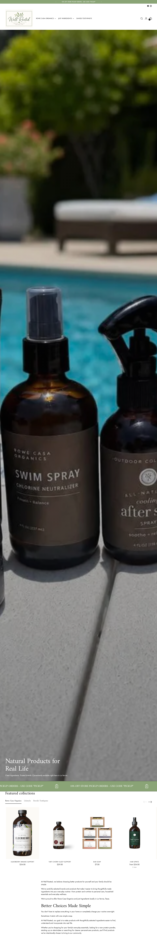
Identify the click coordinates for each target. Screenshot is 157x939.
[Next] (101, 2)
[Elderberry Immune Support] (22, 833)
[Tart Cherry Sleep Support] (60, 833)
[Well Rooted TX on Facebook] (148, 6)
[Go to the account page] (146, 18)
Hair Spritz (134, 862)
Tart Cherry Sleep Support (60, 862)
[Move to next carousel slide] (150, 802)
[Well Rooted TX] (19, 18)
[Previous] (56, 2)
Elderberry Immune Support (22, 862)
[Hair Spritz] (134, 833)
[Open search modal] (141, 18)
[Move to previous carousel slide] (145, 802)
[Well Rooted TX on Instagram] (151, 6)
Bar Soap (97, 862)
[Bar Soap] (97, 833)
